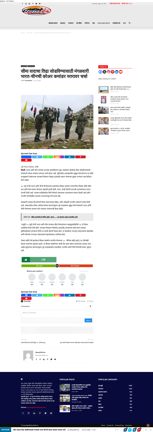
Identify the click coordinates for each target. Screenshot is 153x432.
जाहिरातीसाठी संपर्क (114, 3)
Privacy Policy (119, 425)
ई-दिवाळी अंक (116, 23)
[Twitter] (36, 3)
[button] (129, 23)
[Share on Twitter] (130, 430)
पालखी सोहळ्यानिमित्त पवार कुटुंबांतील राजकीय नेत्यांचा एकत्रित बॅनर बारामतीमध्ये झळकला (81, 387)
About (103, 425)
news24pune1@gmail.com (36, 407)
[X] (104, 72)
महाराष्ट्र (62, 23)
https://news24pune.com (41, 355)
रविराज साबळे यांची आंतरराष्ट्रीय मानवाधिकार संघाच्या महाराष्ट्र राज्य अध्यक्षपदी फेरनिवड (119, 99)
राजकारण (70, 23)
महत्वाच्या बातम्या (53, 23)
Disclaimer (128, 425)
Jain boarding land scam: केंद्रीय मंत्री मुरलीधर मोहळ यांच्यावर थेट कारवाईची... (82, 397)
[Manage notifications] (148, 425)
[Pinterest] (32, 3)
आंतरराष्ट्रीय (30, 33)
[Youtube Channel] (121, 72)
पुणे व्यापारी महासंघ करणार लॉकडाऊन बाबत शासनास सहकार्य (76, 343)
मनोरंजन (87, 23)
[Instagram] (25, 3)
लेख (93, 23)
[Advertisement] (76, 49)
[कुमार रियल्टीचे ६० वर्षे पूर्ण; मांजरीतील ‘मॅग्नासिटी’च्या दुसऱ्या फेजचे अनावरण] (103, 131)
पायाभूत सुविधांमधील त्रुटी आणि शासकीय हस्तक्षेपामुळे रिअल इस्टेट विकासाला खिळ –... (121, 120)
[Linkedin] (29, 3)
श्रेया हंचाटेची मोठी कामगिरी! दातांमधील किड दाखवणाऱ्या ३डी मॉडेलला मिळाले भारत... (120, 110)
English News (104, 23)
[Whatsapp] (48, 156)
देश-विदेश (79, 23)
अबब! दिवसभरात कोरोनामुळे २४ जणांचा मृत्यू (33, 343)
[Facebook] (22, 3)
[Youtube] (39, 3)
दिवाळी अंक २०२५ (127, 3)
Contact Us (110, 425)
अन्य (124, 23)
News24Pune (28, 80)
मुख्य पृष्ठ (23, 33)
